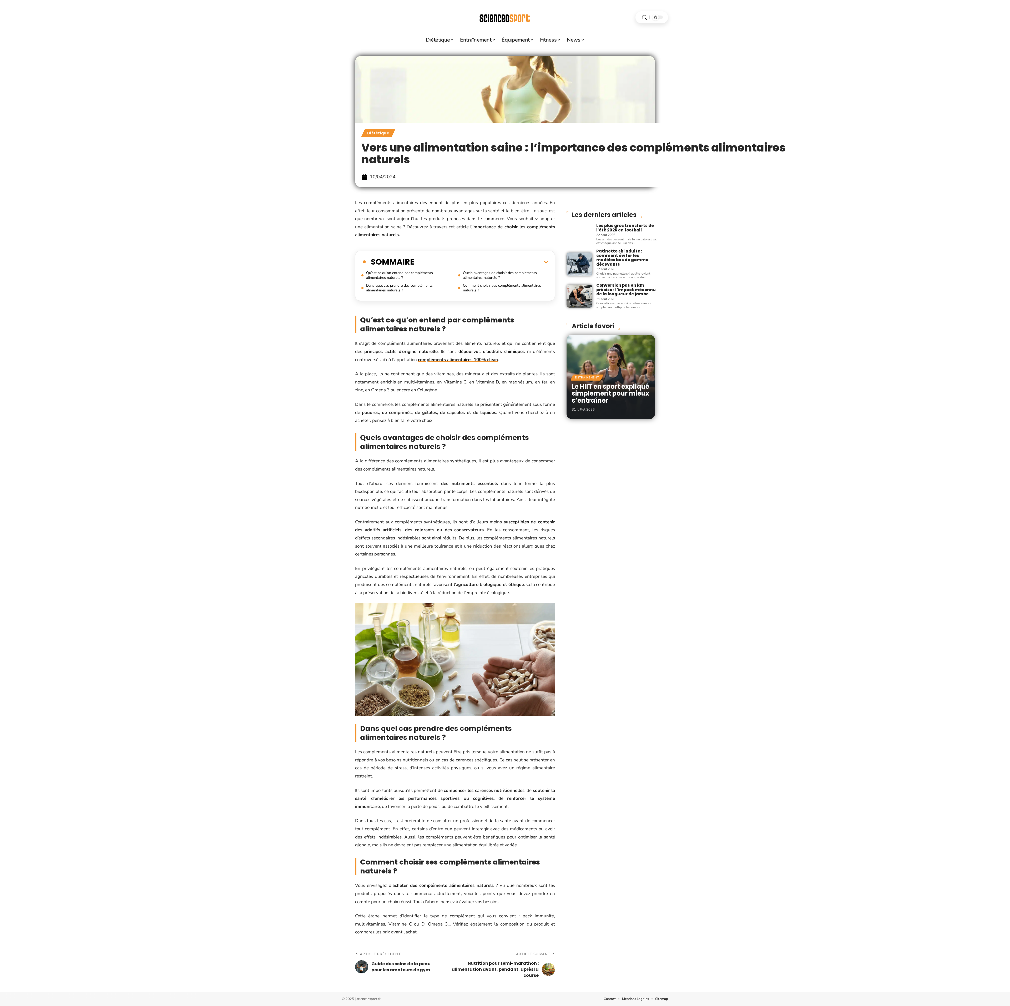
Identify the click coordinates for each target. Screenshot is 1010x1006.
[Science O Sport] (505, 17)
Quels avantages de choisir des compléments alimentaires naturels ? (500, 275)
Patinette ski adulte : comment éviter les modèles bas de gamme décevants (622, 257)
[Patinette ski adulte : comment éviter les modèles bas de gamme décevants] (579, 264)
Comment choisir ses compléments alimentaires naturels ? (502, 288)
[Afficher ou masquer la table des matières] (481, 262)
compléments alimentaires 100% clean (458, 360)
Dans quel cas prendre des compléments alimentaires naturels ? (399, 288)
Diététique (378, 133)
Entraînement (587, 378)
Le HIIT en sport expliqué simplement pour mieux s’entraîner (610, 393)
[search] (644, 17)
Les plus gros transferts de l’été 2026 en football (625, 228)
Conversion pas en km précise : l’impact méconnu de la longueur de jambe (626, 289)
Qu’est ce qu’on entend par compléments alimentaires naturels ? (399, 275)
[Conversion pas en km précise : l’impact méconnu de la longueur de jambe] (579, 296)
